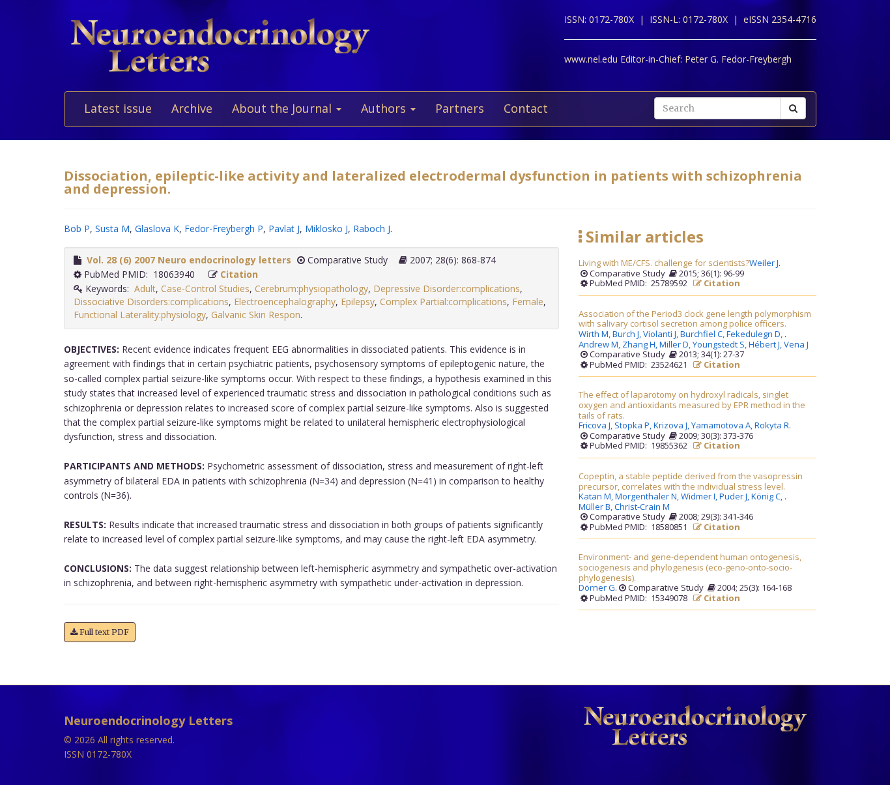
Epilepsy (358, 301)
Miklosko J (326, 228)
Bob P (77, 228)
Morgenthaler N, (648, 497)
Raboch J (371, 228)
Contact (526, 108)
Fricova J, (596, 426)
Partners (459, 108)
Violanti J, (661, 334)
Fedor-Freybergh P (223, 228)
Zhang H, (640, 345)
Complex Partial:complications (443, 301)
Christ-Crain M (642, 507)
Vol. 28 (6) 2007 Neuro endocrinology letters (189, 260)
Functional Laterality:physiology (140, 314)
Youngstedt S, (721, 345)
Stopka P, (633, 426)
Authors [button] (385, 108)
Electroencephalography (285, 301)
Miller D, (676, 345)
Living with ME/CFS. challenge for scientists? (664, 263)
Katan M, (597, 497)
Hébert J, (766, 345)
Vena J (796, 345)
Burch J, (627, 334)
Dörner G (597, 588)
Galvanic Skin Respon (255, 314)
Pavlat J (284, 228)
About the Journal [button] (283, 108)
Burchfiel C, (703, 334)
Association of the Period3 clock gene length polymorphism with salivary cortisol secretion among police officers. (695, 319)
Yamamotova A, (722, 426)
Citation (239, 274)
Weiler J (764, 263)
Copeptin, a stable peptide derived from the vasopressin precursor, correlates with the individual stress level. (691, 481)
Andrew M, (600, 345)
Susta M (112, 228)
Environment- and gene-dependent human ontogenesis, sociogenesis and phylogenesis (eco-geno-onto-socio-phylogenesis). (690, 567)
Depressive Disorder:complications (446, 288)
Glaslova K (157, 228)
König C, (767, 497)
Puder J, (735, 497)
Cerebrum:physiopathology (311, 288)
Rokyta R (771, 426)
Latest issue (118, 108)
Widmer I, (700, 497)
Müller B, (596, 507)
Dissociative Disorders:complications (151, 301)
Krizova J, (672, 426)
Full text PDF (103, 632)
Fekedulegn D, (755, 334)
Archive (191, 108)
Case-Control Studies (205, 288)
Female (527, 301)
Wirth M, (595, 334)
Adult (145, 288)
